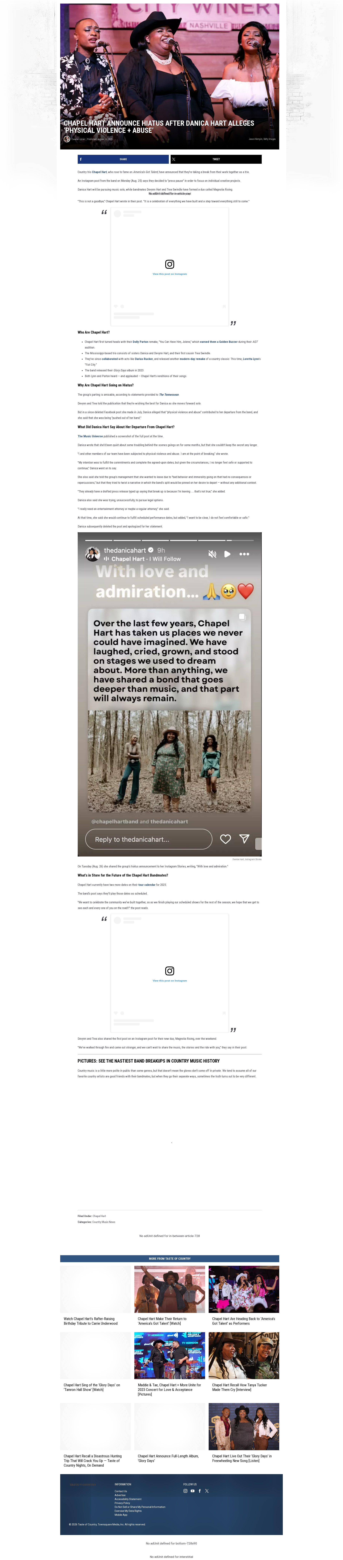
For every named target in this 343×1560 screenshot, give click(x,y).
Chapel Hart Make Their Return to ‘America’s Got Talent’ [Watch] (162, 1321)
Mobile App (121, 1514)
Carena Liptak (78, 139)
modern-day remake (192, 359)
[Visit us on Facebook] (201, 1491)
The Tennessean (168, 394)
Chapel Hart (99, 172)
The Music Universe (90, 436)
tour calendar (146, 885)
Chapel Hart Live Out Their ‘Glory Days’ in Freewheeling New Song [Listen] (242, 1458)
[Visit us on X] (208, 1491)
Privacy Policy (122, 1503)
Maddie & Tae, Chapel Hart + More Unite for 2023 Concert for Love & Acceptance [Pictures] (169, 1389)
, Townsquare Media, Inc (110, 1524)
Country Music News (103, 1222)
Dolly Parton (140, 342)
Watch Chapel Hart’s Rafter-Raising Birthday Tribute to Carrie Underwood (91, 1321)
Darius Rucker (144, 359)
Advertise (120, 1495)
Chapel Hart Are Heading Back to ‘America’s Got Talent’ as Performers (243, 1321)
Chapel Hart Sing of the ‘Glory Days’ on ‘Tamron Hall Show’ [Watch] (92, 1387)
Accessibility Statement (128, 1499)
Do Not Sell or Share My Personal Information (140, 1507)
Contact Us (121, 1491)
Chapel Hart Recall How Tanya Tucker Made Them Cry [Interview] (239, 1387)
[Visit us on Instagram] (186, 1491)
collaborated (110, 359)
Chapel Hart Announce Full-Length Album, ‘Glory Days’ (168, 1458)
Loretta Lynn (251, 359)
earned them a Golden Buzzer (219, 342)
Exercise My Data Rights (128, 1510)
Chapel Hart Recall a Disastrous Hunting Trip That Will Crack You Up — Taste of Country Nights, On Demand (93, 1461)
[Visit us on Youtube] (194, 1491)
